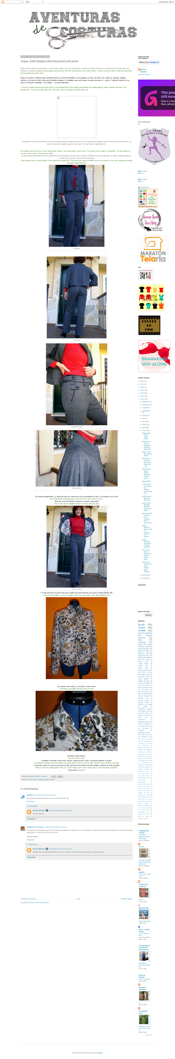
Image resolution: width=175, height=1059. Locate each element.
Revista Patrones (145, 636)
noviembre (146, 405)
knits (148, 722)
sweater (143, 810)
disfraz (140, 657)
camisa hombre (143, 663)
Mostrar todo (148, 1035)
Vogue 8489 (146, 481)
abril (144, 427)
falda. (148, 784)
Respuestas (33, 806)
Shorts (140, 651)
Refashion (145, 762)
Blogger (100, 1053)
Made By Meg (144, 908)
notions (150, 799)
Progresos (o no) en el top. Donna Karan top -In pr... (147, 462)
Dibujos (140, 747)
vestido (142, 630)
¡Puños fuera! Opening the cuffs (146, 498)
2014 (142, 393)
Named (150, 704)
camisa (35, 779)
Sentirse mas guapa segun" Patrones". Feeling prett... (146, 473)
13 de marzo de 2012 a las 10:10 (55, 827)
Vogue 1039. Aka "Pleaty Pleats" (147, 454)
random (147, 649)
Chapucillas (146, 741)
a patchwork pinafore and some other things (144, 836)
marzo (144, 430)
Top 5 (150, 711)
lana (148, 792)
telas (150, 734)
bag (148, 676)
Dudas (148, 747)
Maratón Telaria (143, 702)
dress (140, 685)
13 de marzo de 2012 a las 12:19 (60, 849)
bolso (148, 651)
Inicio (78, 899)
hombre (140, 790)
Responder (30, 801)
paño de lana (142, 805)
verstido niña (142, 818)
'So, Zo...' (142, 847)
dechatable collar (143, 777)
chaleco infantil (143, 769)
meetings (149, 795)
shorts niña (141, 691)
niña (139, 649)
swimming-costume (144, 732)
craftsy (148, 683)
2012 (142, 399)
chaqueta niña (143, 771)
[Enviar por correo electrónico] (52, 776)
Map (148, 756)
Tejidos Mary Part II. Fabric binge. (146, 436)
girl (139, 786)
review (142, 726)
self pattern (145, 689)
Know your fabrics (144, 979)
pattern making (143, 803)
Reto (150, 674)
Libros (142, 754)
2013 (142, 396)
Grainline (140, 749)
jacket (147, 685)
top (139, 633)
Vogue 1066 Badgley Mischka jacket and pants (146, 506)
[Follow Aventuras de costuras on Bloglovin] (149, 63)
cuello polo (145, 775)
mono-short (141, 799)
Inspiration (149, 749)
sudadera (141, 730)
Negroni (140, 758)
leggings (140, 795)
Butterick (147, 696)
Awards (142, 739)
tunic (139, 816)
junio (144, 421)
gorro (139, 788)
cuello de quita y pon (145, 773)
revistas (149, 726)
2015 (142, 390)
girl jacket (146, 786)
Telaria (147, 659)
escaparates (141, 782)
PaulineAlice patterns (145, 709)
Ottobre (145, 706)
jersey (148, 790)
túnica (147, 816)
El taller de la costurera (35, 827)
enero (144, 578)
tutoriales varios (146, 737)
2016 (142, 387)
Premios (149, 760)
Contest (150, 743)
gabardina (141, 722)
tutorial (140, 644)
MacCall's (141, 756)
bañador (140, 681)
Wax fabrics (145, 713)
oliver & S (149, 724)
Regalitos (143, 711)
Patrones (141, 653)
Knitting (140, 670)
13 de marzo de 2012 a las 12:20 (60, 810)
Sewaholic (141, 765)
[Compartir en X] (57, 776)
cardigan (147, 767)
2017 (142, 384)
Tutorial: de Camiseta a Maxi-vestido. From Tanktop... (147, 566)
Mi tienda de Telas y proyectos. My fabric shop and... (147, 445)
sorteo (150, 691)
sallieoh (141, 872)
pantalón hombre (145, 801)
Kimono (150, 752)
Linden (148, 754)
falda (140, 640)
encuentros (141, 719)
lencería (140, 724)
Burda (30, 779)
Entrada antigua (126, 899)
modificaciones (145, 797)
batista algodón (143, 679)
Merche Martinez (39, 810)
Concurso (141, 743)
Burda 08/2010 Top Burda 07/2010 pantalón (146, 543)
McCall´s (141, 704)
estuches (140, 784)
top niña (143, 694)
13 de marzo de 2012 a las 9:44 (45, 795)
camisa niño (143, 666)
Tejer (141, 767)
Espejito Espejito (143, 700)
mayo (144, 424)
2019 (142, 381)
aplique (140, 715)
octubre (145, 408)
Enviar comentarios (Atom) (39, 902)
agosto (144, 415)
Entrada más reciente (28, 899)
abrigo (142, 676)
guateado (147, 788)
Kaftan (143, 752)
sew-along (145, 728)
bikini (148, 681)
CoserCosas (145, 745)
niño (139, 687)
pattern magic (143, 668)
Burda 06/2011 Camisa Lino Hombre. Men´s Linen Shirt (147, 518)
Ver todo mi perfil (144, 74)
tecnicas (143, 734)
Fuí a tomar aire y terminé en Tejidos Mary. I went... (146, 554)
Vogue (52, 779)
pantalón (47, 779)
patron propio (148, 687)
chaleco (140, 683)
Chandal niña (143, 698)
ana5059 (30, 795)
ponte (150, 808)
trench (148, 814)
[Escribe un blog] (54, 776)
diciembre (146, 402)
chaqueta (41, 779)
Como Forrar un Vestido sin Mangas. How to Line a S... (147, 488)
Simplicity (149, 765)
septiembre (146, 411)
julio (144, 418)
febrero (145, 575)
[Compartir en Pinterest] (62, 776)
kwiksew (140, 792)
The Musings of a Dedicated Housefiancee (144, 948)
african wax (143, 661)
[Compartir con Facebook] (59, 776)
